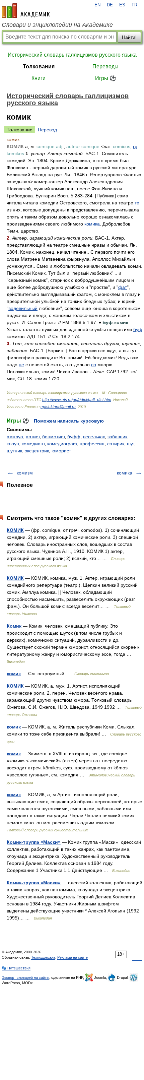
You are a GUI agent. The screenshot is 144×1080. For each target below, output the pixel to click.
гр (135, 146)
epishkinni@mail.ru (58, 406)
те (137, 202)
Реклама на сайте (72, 957)
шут (130, 443)
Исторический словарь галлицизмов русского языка (72, 55)
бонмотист (53, 436)
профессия (92, 443)
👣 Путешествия (16, 968)
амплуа (15, 436)
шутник (14, 450)
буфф (73, 436)
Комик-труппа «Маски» (34, 842)
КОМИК (15, 530)
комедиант (33, 443)
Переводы (105, 66)
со (93, 364)
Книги (38, 78)
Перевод (47, 129)
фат (122, 287)
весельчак (94, 436)
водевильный (23, 308)
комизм (25, 472)
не (21, 364)
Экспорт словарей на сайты (25, 977)
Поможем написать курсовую (69, 421)
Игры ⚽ (105, 78)
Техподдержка (43, 957)
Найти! (129, 37)
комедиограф (62, 443)
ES (122, 5)
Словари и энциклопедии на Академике (57, 24)
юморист (61, 450)
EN (97, 5)
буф (137, 329)
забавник (117, 436)
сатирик (115, 443)
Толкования (39, 66)
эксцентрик (37, 450)
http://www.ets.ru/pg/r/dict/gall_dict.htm (76, 399)
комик (14, 673)
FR (134, 5)
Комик (14, 626)
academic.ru (26, 10)
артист (33, 436)
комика (92, 224)
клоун (13, 443)
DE (110, 5)
